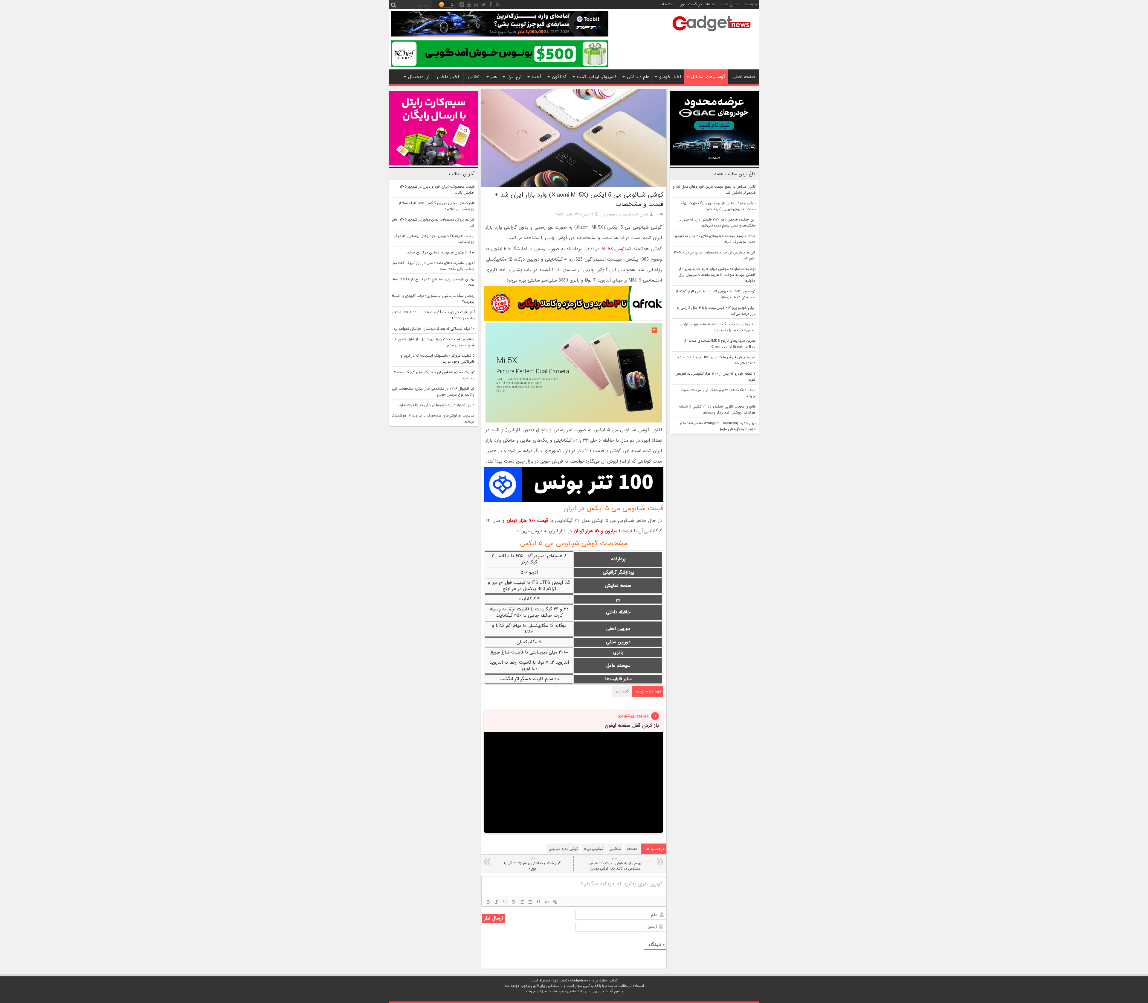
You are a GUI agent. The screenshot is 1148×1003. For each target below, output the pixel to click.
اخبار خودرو (670, 76)
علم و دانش (638, 76)
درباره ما (752, 4)
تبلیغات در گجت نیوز (697, 4)
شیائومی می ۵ (594, 849)
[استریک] (513, 901)
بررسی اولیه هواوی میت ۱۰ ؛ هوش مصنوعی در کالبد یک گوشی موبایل (615, 863)
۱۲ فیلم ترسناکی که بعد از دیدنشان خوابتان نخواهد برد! (433, 329)
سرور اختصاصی (578, 991)
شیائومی (615, 849)
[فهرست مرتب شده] (521, 901)
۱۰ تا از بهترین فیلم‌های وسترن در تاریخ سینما (440, 252)
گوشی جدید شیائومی (563, 849)
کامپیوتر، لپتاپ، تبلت (597, 76)
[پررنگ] (488, 901)
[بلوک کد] (547, 901)
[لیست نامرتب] (530, 901)
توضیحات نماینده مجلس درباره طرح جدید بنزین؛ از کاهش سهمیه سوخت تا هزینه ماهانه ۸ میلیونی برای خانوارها (716, 275)
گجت (537, 76)
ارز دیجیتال (418, 76)
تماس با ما (730, 4)
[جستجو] (393, 4)
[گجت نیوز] (711, 33)
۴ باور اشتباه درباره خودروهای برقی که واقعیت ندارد (436, 405)
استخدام (667, 4)
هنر (494, 76)
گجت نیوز (621, 691)
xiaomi (632, 849)
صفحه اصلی (744, 76)
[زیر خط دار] (505, 901)
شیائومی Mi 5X (616, 249)
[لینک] (555, 901)
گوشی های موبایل (708, 76)
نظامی (474, 76)
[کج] (496, 901)
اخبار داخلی (448, 76)
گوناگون (559, 76)
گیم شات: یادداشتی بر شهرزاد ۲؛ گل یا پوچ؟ (532, 863)
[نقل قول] (538, 901)
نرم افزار (514, 76)
